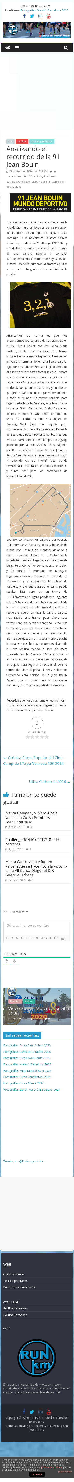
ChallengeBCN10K (41, 141)
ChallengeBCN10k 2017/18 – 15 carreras (32, 841)
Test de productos (15, 1281)
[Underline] (17, 938)
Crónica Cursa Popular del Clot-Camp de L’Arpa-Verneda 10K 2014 (33, 760)
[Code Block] (41, 938)
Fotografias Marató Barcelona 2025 (44, 10)
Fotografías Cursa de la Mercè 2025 (27, 1052)
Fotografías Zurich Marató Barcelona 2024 (31, 1089)
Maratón (13, 1001)
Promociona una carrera (19, 1287)
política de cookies (51, 1467)
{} (51, 937)
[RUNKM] (8, 47)
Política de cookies (15, 1308)
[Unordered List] (31, 938)
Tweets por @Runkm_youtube (23, 1161)
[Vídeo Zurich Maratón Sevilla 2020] (37, 990)
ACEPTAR (37, 1474)
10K (10, 141)
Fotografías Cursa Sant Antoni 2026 (27, 1045)
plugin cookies (65, 1472)
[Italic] (12, 938)
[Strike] (21, 938)
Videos (27, 1001)
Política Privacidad (15, 1315)
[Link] (46, 938)
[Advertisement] (37, 91)
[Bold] (7, 938)
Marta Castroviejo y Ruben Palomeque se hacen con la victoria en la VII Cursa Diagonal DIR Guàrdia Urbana (36, 868)
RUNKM (43, 171)
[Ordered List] (26, 938)
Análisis (22, 141)
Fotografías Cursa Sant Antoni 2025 (27, 1077)
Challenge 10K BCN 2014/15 (34, 181)
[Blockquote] (36, 938)
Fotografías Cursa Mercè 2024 (23, 1083)
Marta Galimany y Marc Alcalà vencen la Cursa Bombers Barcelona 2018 (31, 817)
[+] (56, 937)
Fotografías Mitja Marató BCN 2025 (27, 1071)
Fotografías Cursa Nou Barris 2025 (26, 1058)
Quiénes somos (13, 1274)
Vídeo (18, 186)
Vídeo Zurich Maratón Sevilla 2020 (37, 1011)
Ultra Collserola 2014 (50, 781)
